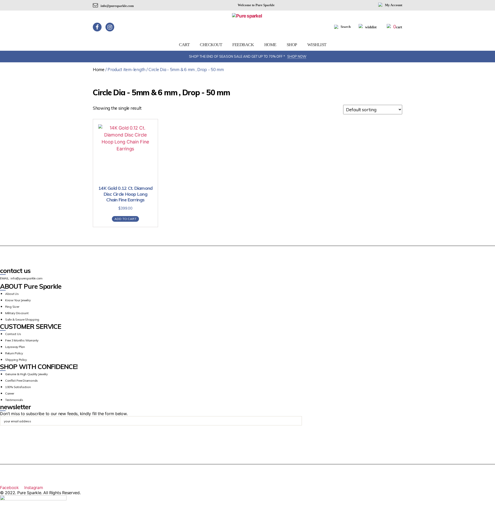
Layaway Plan (15, 347)
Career (9, 393)
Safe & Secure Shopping (22, 319)
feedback (243, 44)
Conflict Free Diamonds (21, 380)
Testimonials (14, 400)
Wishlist (316, 44)
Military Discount (16, 313)
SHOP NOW (296, 56)
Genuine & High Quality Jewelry (26, 374)
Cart (184, 44)
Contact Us (13, 334)
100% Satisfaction (18, 387)
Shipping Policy (16, 360)
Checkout (211, 44)
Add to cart (125, 219)
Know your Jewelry (17, 300)
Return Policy (14, 353)
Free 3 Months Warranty (21, 340)
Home (270, 44)
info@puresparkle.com (117, 6)
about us (12, 294)
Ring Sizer (12, 307)
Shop (292, 44)
